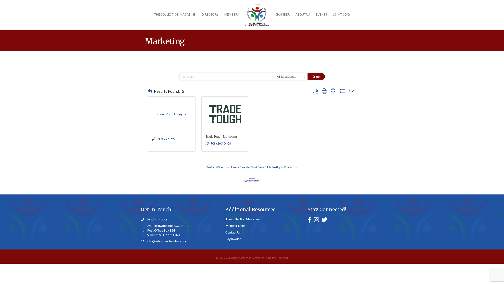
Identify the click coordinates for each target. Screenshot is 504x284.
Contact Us (290, 167)
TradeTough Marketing (221, 136)
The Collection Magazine (174, 14)
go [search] (318, 76)
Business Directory (218, 167)
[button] (150, 91)
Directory (209, 14)
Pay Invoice (233, 239)
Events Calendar (240, 167)
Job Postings (274, 167)
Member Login (235, 225)
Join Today (341, 14)
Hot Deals (258, 167)
